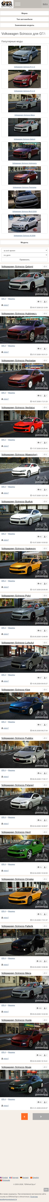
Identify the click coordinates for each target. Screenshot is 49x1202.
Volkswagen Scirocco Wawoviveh (19, 454)
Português (6, 1180)
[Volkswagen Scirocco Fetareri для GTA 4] (24, 801)
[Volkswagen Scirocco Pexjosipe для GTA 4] (24, 175)
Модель (24, 242)
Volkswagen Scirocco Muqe (16, 1067)
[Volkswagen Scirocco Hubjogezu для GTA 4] (24, 151)
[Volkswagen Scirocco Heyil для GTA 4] (24, 848)
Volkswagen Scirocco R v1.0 (24, 67)
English (5, 1177)
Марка (24, 13)
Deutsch (25, 1177)
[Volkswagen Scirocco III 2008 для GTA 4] (24, 223)
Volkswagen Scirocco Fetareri (17, 785)
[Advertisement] (24, 1149)
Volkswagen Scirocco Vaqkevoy (18, 548)
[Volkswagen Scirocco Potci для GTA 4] (24, 612)
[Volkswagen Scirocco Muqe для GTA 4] (24, 1083)
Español (36, 1177)
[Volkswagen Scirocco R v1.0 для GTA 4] (24, 55)
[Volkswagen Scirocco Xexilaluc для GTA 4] (24, 424)
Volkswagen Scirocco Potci (16, 595)
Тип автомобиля (24, 19)
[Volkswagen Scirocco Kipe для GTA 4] (24, 706)
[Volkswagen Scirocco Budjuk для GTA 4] (24, 518)
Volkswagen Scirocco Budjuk (17, 501)
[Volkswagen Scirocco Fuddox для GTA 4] (24, 754)
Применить (25, 259)
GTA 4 (3, 298)
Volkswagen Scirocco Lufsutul (17, 642)
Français (15, 1177)
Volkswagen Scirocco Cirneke (17, 879)
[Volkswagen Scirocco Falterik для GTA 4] (24, 942)
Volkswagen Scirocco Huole (16, 1020)
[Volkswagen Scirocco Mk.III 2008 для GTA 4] (24, 199)
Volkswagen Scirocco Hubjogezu (24, 163)
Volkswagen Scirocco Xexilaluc (18, 407)
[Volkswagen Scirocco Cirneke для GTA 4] (24, 895)
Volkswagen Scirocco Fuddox (17, 738)
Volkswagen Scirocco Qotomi (24, 139)
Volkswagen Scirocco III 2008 (24, 235)
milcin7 (6, 305)
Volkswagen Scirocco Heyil (16, 832)
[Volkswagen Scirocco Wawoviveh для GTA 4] (24, 471)
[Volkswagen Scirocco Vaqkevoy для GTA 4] (24, 565)
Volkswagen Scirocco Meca (24, 115)
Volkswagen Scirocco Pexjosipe (24, 187)
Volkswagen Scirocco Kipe (15, 689)
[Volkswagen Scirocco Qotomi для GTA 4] (24, 127)
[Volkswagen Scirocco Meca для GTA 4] (24, 103)
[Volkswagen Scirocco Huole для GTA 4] (24, 1036)
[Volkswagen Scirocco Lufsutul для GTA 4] (24, 659)
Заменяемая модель (24, 25)
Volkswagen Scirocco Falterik (17, 926)
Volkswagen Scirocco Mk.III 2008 (24, 211)
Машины (11, 298)
